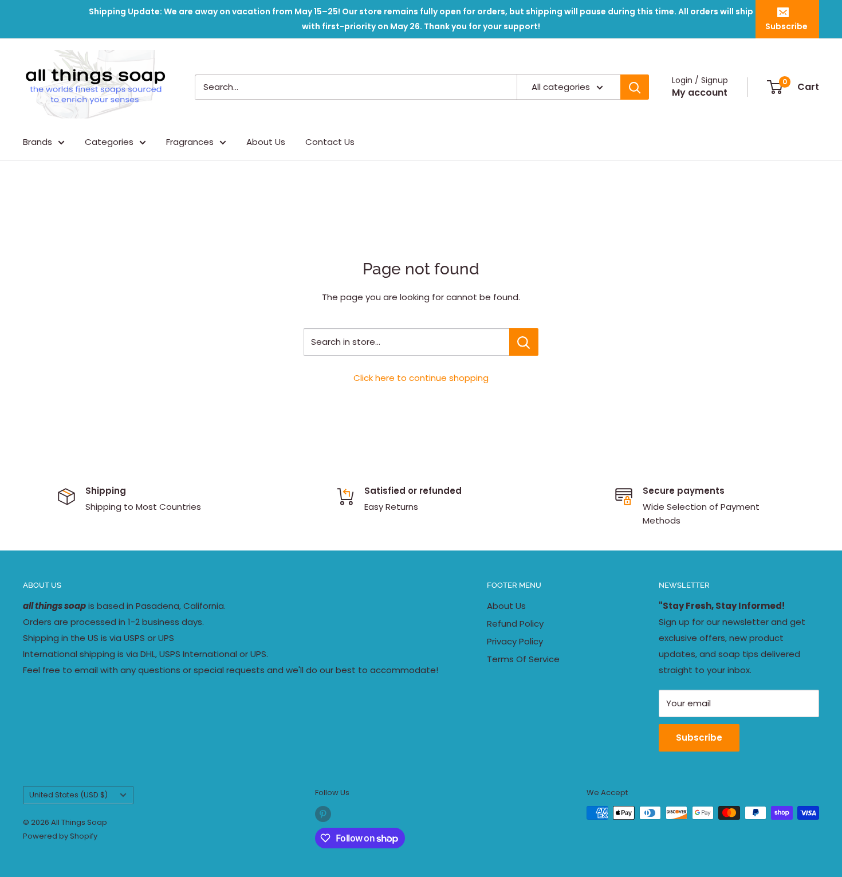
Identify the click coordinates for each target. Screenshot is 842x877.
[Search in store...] (523, 342)
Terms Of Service (523, 659)
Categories (109, 142)
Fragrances (190, 142)
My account (699, 92)
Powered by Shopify (60, 836)
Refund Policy (515, 624)
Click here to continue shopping (421, 378)
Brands (37, 142)
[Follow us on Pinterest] (323, 814)
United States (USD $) (68, 795)
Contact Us (330, 142)
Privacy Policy (515, 641)
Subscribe (786, 26)
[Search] (634, 87)
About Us (265, 142)
